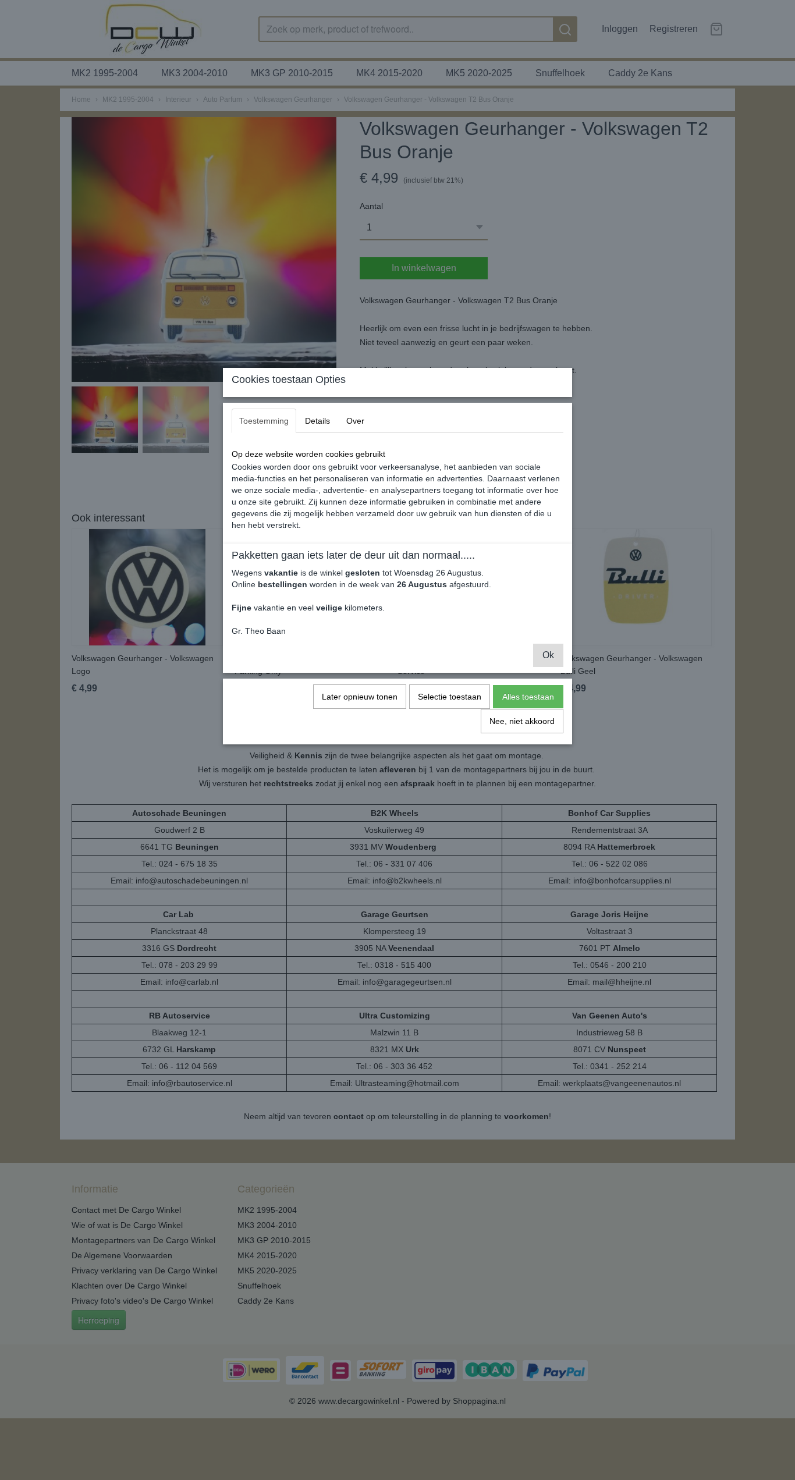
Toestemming (264, 420)
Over (355, 420)
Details (317, 420)
